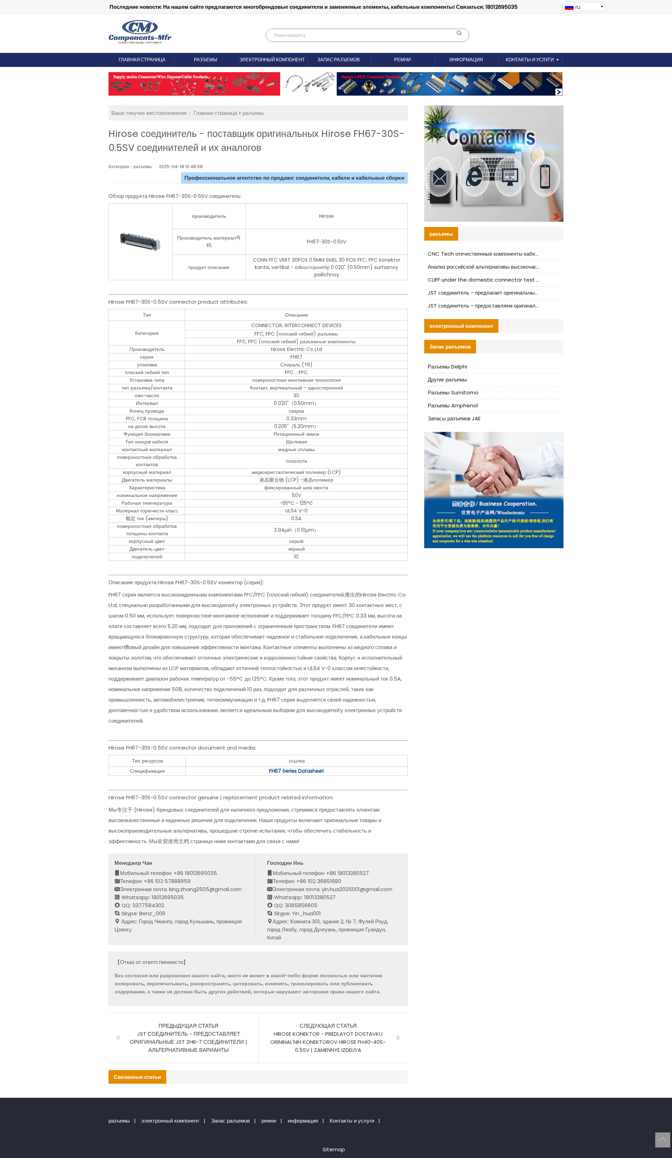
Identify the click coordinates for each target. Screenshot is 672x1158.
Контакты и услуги (530, 59)
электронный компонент (272, 59)
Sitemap (334, 1149)
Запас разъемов (338, 59)
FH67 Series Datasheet (296, 770)
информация (466, 59)
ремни (402, 59)
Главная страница (142, 59)
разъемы (205, 59)
